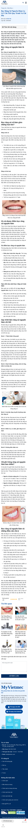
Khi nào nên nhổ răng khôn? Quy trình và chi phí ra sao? (21, 617)
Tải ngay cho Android (15, 711)
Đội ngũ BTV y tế (6, 803)
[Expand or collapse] (25, 27)
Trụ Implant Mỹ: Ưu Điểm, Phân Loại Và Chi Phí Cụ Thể (6, 651)
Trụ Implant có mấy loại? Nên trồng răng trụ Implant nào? (6, 633)
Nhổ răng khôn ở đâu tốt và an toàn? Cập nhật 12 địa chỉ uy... (21, 651)
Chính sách (5, 780)
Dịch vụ (4, 765)
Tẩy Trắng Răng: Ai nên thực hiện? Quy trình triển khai (6, 617)
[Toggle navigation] (25, 2)
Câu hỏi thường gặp (7, 761)
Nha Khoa (9, 8)
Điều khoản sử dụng (7, 784)
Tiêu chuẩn (5, 769)
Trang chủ (3, 8)
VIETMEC (4, 3)
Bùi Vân (9, 18)
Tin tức (4, 773)
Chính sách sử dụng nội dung (9, 788)
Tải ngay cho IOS (15, 706)
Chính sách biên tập (7, 796)
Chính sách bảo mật (7, 792)
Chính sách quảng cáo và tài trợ (10, 799)
